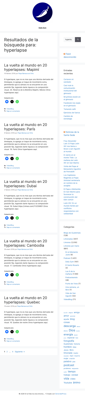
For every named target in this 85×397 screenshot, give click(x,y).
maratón (66, 356)
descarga (70, 326)
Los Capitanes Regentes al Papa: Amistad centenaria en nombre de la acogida (72, 180)
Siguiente (20, 352)
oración (72, 358)
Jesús (66, 350)
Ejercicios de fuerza (72, 113)
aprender (72, 316)
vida (66, 378)
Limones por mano (71, 246)
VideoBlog (10, 109)
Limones (67, 242)
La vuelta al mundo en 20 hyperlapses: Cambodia (25, 243)
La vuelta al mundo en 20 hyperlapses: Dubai (25, 183)
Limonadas (68, 239)
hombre (68, 346)
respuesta (75, 368)
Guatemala (68, 344)
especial (70, 338)
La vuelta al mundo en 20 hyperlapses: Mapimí (25, 67)
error (65, 338)
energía (68, 334)
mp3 (71, 356)
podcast (69, 365)
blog (72, 319)
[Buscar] (78, 39)
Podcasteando (71, 277)
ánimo (76, 382)
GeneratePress (60, 394)
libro (71, 350)
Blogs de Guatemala (72, 233)
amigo (77, 312)
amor (66, 315)
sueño (65, 372)
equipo (76, 335)
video (72, 379)
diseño (78, 331)
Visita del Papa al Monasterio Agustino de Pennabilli (72, 169)
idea (74, 347)
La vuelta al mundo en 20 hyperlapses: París (25, 126)
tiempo (72, 371)
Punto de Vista (71, 284)
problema (67, 368)
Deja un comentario (13, 111)
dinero (66, 331)
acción (66, 312)
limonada (68, 353)
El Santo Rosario (72, 265)
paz (73, 362)
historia (77, 344)
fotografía (69, 340)
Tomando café (70, 109)
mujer (66, 358)
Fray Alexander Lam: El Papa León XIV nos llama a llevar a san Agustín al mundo (72, 146)
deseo (78, 326)
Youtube (68, 382)
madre (75, 353)
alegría (71, 312)
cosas (67, 322)
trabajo (67, 375)
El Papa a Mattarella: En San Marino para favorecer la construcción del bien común (72, 194)
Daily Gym (42, 28)
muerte (77, 356)
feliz (76, 338)
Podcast (67, 258)
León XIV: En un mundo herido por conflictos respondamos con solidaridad (71, 208)
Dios (72, 330)
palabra (67, 361)
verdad (74, 375)
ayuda (66, 319)
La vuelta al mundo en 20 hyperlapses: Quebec (25, 300)
